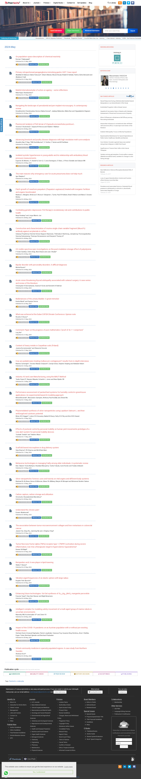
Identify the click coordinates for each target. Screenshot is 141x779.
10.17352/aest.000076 (23, 353)
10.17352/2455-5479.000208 (24, 658)
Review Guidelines (64, 713)
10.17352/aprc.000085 (23, 181)
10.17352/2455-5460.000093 (24, 272)
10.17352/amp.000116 (23, 585)
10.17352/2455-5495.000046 (24, 554)
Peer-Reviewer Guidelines (17, 732)
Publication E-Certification (122, 714)
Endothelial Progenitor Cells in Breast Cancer (113, 106)
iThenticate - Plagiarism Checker (56, 38)
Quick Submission (56, 30)
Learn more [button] (68, 767)
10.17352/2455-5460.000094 (24, 220)
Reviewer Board (91, 707)
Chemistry (35, 739)
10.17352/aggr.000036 (23, 471)
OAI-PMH (117, 708)
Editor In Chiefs (91, 702)
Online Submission (60, 692)
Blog (90, 3)
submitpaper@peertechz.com (40, 692)
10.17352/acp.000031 (23, 536)
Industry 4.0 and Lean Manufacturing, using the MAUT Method (41, 377)
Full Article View (43, 64)
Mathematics (36, 747)
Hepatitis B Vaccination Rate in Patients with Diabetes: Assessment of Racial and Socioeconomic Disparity (116, 111)
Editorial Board (91, 705)
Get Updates (81, 3)
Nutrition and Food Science (40, 731)
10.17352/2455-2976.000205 (24, 570)
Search (132, 31)
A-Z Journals (35, 702)
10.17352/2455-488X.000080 (24, 619)
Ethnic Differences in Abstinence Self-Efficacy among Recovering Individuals (116, 117)
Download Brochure (95, 692)
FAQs (11, 721)
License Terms (63, 702)
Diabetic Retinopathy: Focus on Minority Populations (116, 131)
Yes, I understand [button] (39, 772)
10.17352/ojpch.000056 (23, 368)
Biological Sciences (37, 737)
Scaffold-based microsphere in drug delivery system (37, 447)
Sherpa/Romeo (22, 38)
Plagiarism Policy (64, 721)
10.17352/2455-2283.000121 (24, 82)
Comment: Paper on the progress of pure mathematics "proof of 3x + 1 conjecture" (50, 330)
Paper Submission (73, 30)
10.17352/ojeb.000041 (23, 202)
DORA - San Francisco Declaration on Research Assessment (122, 38)
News (12, 718)
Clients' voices (14, 707)
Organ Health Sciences (38, 734)
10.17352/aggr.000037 (23, 97)
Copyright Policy (64, 723)
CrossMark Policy (64, 729)
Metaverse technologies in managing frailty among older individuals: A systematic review (52, 463)
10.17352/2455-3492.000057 (24, 455)
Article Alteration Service (17, 735)
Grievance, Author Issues (66, 726)
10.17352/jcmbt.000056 (23, 421)
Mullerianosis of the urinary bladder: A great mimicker (37, 299)
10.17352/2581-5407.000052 (24, 517)
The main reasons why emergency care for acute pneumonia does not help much (49, 174)
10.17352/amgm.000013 (23, 257)
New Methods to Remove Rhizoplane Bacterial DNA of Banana (116, 171)
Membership (118, 702)
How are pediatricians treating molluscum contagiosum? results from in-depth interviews (52, 361)
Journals (36, 3)
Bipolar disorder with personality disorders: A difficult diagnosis (41, 265)
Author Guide (91, 734)
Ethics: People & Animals (66, 747)
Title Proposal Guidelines (94, 719)
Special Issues (91, 714)
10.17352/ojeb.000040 (23, 322)
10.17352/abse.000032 (23, 241)
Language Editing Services (122, 711)
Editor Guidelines (15, 730)
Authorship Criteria (64, 705)
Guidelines (90, 722)
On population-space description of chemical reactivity (38, 56)
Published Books (92, 731)
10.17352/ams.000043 (23, 131)
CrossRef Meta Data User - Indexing (77, 38)
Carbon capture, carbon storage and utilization (34, 494)
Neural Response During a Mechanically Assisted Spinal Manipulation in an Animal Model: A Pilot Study (117, 101)
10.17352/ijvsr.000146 (23, 147)
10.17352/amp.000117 (23, 337)
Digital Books (58, 3)
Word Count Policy (64, 737)
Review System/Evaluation (95, 736)
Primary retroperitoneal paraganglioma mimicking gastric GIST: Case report (46, 72)
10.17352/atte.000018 (23, 486)
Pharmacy (35, 745)
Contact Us (71, 3)
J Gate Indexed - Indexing (96, 38)
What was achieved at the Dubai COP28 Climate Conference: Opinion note (46, 314)
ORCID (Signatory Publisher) (36, 38)
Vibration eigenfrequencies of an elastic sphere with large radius (42, 578)
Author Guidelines (15, 727)
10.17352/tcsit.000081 (23, 384)
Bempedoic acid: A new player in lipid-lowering (34, 562)
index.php (21, 681)
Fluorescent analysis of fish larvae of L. (45, 124)
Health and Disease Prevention (41, 729)
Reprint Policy (63, 734)
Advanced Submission (92, 30)
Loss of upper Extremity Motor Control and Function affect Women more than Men (115, 179)
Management (14, 710)
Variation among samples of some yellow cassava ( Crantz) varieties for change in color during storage (116, 155)
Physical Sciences (37, 750)
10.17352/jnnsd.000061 (23, 640)
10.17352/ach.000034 (23, 165)
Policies (46, 3)
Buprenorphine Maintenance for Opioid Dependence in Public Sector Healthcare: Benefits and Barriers (116, 136)
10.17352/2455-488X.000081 (24, 502)
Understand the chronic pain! (27, 510)
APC (11, 738)
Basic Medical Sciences (39, 705)
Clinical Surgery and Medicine (40, 707)
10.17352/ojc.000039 (23, 64)
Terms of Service (64, 739)
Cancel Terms (63, 742)
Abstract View (33, 64)
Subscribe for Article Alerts (18, 705)
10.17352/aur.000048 (23, 306)
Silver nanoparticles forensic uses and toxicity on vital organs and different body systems (52, 479)
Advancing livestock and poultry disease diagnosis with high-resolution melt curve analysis (53, 140)
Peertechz (12, 681)
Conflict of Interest (64, 745)
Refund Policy (63, 731)
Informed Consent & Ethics (67, 750)
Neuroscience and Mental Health (41, 710)
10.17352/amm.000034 (23, 439)
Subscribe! (124, 746)
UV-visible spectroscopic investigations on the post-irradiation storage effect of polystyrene (53, 249)
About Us (26, 3)
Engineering (35, 742)
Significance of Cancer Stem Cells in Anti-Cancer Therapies (114, 148)
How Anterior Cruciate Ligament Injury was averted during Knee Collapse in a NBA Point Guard (115, 142)
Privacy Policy (63, 710)
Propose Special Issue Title (95, 716)
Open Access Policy (65, 707)
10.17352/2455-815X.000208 (24, 402)
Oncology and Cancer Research (41, 713)
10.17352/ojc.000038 (23, 601)
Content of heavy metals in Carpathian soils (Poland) (37, 345)
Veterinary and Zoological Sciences (42, 721)
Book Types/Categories (94, 739)
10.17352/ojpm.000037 (23, 116)
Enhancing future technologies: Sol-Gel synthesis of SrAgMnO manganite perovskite (52, 593)
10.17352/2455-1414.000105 (24, 291)
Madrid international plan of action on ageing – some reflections (42, 90)
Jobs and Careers (15, 713)
